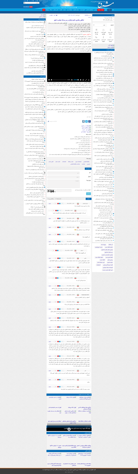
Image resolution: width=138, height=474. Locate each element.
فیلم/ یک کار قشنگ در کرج (84, 146)
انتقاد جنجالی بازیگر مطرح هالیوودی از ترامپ (35, 187)
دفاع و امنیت (82, 10)
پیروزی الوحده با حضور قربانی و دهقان (36, 176)
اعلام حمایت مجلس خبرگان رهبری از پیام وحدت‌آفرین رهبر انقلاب (105, 167)
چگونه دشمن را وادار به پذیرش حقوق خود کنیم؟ (103, 208)
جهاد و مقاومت (76, 10)
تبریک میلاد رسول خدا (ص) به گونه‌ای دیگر (104, 206)
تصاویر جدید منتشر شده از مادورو (37, 36)
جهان (106, 10)
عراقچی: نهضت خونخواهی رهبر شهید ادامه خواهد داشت (104, 230)
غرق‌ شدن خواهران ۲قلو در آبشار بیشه (36, 44)
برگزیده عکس (88, 451)
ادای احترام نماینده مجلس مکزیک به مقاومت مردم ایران (35, 28)
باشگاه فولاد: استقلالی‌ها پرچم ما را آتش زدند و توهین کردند (35, 190)
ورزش (95, 10)
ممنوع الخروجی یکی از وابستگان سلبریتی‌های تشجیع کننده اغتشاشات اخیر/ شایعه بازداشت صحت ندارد (69, 154)
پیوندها (47, 10)
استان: (112, 25)
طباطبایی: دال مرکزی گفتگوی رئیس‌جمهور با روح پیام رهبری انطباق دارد (104, 174)
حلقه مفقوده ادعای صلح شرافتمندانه (105, 140)
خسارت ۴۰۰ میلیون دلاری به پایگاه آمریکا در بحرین (36, 197)
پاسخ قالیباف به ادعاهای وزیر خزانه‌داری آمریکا (103, 132)
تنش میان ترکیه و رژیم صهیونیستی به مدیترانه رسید (35, 170)
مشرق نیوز (103, 4)
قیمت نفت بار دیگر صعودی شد (37, 83)
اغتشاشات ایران (78, 161)
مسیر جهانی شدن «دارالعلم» (38, 164)
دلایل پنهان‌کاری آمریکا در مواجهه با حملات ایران (34, 107)
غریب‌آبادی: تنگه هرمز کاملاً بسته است (105, 98)
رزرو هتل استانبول (109, 252)
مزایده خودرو (110, 262)
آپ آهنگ (111, 244)
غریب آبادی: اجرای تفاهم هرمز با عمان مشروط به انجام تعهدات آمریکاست (104, 118)
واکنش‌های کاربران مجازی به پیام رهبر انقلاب (104, 138)
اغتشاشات (64, 161)
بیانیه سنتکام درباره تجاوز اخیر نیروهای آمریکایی (34, 99)
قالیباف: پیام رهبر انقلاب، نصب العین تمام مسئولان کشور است (105, 234)
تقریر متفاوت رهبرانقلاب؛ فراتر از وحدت (105, 76)
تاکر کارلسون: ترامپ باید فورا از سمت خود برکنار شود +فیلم (35, 31)
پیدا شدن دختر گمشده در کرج (38, 25)
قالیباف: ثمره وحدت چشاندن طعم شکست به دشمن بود (104, 152)
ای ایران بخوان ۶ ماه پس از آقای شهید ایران (104, 130)
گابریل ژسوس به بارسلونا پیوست (37, 42)
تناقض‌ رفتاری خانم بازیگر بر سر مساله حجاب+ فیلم (69, 20)
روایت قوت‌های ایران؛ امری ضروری (106, 214)
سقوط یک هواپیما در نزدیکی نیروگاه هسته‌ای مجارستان (35, 46)
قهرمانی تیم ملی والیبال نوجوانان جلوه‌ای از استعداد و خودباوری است (105, 95)
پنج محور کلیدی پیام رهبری (107, 193)
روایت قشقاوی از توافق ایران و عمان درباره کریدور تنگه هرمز (105, 127)
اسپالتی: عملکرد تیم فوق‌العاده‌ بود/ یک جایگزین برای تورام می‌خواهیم (35, 120)
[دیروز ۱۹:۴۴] (69, 439)
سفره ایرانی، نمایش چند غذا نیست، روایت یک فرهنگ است (35, 136)
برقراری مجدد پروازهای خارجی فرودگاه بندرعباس (84, 408)
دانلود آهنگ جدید (109, 247)
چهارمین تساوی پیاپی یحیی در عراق (37, 193)
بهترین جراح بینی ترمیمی (107, 255)
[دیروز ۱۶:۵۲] (54, 439)
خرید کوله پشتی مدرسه (108, 270)
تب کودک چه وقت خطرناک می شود (37, 133)
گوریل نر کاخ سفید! (40, 34)
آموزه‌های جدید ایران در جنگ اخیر (106, 177)
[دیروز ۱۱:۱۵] (69, 415)
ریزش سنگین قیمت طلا (108, 20)
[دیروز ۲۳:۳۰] (69, 457)
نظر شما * (88, 180)
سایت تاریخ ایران (98, 247)
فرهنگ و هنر (69, 10)
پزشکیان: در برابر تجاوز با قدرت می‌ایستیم (104, 170)
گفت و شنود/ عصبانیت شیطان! (37, 79)
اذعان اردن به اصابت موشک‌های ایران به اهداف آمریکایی (35, 102)
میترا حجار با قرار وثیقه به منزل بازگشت (82, 137)
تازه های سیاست (110, 50)
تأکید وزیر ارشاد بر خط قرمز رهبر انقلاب (105, 89)
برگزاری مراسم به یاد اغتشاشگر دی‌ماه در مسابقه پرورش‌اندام (35, 55)
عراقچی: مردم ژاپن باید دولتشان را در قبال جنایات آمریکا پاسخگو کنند (103, 142)
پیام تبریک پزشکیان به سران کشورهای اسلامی (103, 125)
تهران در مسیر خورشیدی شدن (55, 407)
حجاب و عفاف (70, 161)
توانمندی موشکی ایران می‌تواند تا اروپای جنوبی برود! (35, 130)
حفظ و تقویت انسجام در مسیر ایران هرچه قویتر (103, 58)
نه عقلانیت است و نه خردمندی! (106, 212)
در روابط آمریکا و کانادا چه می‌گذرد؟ (37, 118)
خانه (113, 10)
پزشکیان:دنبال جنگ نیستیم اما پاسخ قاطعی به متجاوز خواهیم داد (104, 53)
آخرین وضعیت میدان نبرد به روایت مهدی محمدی (103, 100)
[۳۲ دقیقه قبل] (84, 457)
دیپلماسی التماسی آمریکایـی (107, 114)
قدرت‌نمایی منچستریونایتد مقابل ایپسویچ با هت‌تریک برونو (36, 166)
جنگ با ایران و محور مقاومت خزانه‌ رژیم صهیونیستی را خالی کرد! (36, 161)
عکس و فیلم (56, 10)
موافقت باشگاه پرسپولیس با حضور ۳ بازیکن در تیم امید (84, 446)
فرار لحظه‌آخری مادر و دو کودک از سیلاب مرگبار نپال (35, 22)
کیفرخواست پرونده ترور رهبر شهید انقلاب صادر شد (104, 196)
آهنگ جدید (102, 260)
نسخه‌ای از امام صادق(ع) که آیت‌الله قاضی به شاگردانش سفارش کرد (35, 152)
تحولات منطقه (100, 10)
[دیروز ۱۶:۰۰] (54, 457)
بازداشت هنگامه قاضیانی (75, 164)
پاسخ (50, 203)
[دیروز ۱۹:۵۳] (84, 401)
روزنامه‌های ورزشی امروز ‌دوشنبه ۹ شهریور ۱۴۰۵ (34, 81)
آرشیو (36, 1)
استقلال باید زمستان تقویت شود (54, 421)
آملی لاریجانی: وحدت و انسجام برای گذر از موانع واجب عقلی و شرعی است (104, 80)
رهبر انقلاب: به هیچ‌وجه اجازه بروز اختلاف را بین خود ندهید (104, 86)
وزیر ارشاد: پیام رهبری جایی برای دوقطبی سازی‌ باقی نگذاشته (104, 190)
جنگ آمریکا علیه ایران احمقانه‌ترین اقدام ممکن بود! (35, 123)
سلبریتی (88, 164)
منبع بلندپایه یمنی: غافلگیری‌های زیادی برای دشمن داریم (36, 89)
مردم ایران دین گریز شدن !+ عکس (83, 142)
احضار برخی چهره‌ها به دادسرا (84, 150)
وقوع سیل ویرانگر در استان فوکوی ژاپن (36, 65)
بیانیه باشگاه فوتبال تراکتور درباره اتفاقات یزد (69, 446)
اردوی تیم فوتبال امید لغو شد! (38, 60)
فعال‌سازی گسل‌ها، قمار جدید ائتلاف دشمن (104, 83)
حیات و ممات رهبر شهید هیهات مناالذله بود (104, 240)
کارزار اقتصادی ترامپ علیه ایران (37, 71)
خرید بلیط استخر (100, 262)
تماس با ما (31, 1)
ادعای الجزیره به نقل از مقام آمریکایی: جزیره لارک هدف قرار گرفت (103, 64)
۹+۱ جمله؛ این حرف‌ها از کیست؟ (106, 74)
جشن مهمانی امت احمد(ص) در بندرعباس (69, 464)
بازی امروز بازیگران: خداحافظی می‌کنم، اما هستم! (80, 139)
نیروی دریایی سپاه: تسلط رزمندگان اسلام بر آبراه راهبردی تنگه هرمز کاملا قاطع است (103, 225)
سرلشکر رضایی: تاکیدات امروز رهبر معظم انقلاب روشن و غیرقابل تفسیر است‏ (103, 222)
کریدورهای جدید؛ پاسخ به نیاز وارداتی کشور (104, 172)
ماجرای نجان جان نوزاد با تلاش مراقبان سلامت (35, 144)
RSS (39, 1)
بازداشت (83, 164)
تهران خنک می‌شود (72, 407)
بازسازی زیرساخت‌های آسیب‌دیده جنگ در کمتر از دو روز (34, 173)
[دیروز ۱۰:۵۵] (54, 415)
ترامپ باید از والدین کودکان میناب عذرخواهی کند (34, 195)
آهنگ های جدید (109, 257)
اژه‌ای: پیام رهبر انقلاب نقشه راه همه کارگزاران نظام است (104, 203)
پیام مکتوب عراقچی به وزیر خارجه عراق (105, 70)
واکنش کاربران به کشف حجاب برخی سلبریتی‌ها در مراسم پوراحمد (77, 148)
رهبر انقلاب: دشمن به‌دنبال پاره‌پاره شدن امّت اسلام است (104, 111)
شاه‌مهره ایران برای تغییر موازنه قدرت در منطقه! (34, 49)
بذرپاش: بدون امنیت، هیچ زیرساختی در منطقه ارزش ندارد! (104, 182)
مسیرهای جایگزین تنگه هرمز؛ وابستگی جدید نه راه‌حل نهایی (104, 91)
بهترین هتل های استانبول (107, 250)
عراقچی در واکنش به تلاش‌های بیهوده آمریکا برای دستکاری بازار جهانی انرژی (103, 149)
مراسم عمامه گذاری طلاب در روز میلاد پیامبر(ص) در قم (54, 464)
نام (90, 172)
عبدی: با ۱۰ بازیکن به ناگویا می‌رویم (55, 446)
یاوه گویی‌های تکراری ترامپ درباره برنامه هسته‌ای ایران (35, 94)
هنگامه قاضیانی (86, 161)
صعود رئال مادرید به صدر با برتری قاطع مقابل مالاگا (35, 213)
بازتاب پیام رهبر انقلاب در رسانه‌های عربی (104, 78)
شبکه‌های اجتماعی (89, 10)
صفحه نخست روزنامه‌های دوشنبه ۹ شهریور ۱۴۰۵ (84, 464)
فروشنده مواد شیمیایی (108, 267)
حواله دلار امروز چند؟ (108, 18)
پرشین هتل (110, 260)
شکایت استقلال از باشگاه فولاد (84, 421)
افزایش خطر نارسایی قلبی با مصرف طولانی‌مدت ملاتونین (35, 109)
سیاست (109, 10)
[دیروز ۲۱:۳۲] (84, 439)
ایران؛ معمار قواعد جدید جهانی (106, 161)
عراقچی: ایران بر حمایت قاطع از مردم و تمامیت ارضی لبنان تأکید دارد (104, 163)
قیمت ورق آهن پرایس (108, 265)
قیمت (112, 15)
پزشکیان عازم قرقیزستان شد (107, 56)
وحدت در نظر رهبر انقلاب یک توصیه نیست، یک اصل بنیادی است (104, 187)
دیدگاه (51, 10)
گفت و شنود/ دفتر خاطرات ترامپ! (106, 210)
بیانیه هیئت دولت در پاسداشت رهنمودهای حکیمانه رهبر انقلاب (105, 199)
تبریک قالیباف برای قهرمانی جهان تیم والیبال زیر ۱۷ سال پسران (104, 122)
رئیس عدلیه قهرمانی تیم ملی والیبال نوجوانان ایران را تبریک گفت (104, 108)
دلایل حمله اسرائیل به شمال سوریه (37, 146)
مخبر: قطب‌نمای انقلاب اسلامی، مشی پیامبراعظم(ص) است (106, 146)
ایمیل (89, 176)
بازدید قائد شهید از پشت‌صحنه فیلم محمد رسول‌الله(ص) (77, 428)
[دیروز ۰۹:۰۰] (69, 429)
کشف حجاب (57, 161)
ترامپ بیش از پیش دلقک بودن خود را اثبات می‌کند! (36, 141)
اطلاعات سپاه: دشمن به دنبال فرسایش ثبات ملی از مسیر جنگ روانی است (103, 67)
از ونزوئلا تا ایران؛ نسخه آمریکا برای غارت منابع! (103, 105)
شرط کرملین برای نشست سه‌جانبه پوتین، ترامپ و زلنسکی (34, 200)
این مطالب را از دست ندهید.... (84, 394)
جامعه (64, 10)
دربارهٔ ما (25, 1)
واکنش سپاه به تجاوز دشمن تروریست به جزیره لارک (104, 60)
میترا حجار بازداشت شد (85, 141)
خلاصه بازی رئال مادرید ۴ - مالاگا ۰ (37, 207)
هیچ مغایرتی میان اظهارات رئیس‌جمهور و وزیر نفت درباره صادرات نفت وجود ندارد (104, 237)
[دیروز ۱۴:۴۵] (69, 401)
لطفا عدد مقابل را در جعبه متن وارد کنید (83, 190)
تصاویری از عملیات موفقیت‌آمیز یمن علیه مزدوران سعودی (34, 68)
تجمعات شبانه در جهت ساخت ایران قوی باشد (103, 116)
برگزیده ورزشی (88, 433)
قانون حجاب (51, 161)
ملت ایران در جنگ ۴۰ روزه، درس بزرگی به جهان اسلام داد (103, 135)
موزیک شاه (103, 244)
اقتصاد (61, 10)
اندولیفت (98, 265)
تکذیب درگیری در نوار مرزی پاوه (37, 211)
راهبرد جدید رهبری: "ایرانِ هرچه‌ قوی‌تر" (105, 184)
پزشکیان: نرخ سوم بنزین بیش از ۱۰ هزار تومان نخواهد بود (104, 218)
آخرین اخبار (42, 76)
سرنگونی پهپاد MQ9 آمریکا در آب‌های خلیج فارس (34, 105)
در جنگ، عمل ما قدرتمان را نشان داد (105, 216)
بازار (44, 10)
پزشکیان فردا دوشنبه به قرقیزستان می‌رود (104, 72)
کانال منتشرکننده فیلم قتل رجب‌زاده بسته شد (104, 179)
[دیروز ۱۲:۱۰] (84, 415)
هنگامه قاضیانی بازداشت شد (84, 144)
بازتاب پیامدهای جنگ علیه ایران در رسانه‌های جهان (35, 184)
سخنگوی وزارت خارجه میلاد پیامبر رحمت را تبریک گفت (103, 102)
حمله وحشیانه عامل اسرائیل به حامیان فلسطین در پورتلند (34, 115)
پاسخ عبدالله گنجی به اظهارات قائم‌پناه (105, 228)
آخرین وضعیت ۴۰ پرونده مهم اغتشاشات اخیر (81, 152)
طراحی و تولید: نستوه (69, 472)
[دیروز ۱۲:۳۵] (54, 401)
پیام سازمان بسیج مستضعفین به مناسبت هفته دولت (104, 156)
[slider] (59, 80)
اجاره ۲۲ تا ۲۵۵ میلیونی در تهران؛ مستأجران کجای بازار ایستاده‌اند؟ (34, 127)
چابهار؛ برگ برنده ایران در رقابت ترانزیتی (104, 159)
